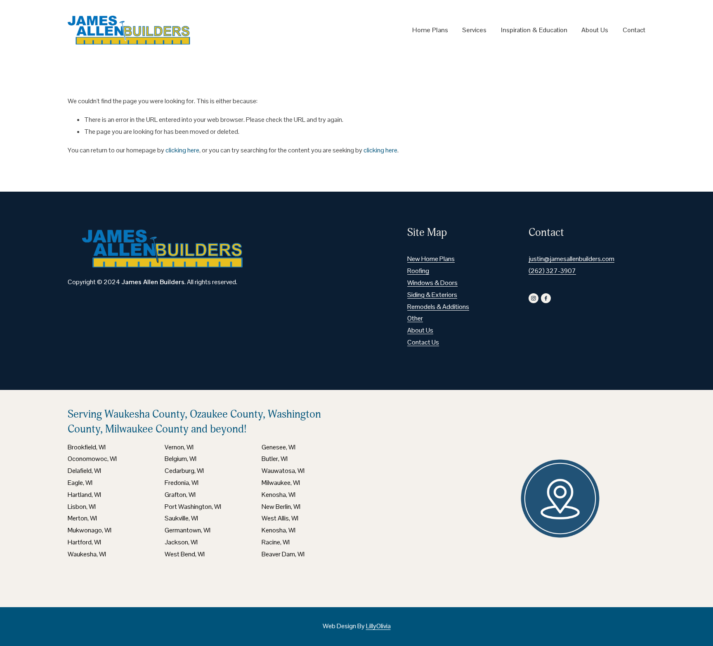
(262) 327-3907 (552, 270)
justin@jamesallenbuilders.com (571, 258)
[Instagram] (533, 298)
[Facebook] (546, 298)
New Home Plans (431, 258)
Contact (634, 30)
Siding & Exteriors (432, 294)
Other (415, 318)
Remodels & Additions (438, 306)
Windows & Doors (432, 282)
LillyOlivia (378, 626)
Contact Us (423, 342)
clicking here (182, 150)
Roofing (418, 270)
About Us (594, 30)
